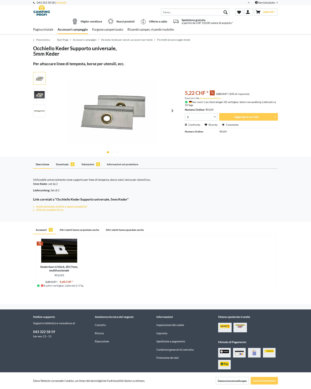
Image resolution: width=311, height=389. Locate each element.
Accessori (43, 229)
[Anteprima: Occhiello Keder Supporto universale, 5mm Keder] (39, 78)
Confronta (194, 124)
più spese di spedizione (210, 98)
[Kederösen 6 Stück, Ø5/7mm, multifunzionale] (59, 250)
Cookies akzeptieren (264, 380)
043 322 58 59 (44, 332)
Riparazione (102, 341)
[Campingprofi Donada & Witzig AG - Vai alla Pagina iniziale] (63, 10)
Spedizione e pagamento (170, 341)
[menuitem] (195, 12)
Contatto (100, 325)
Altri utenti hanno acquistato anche (79, 229)
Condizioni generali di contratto (175, 349)
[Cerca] (225, 12)
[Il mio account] (248, 12)
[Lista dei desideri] (239, 12)
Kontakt (61, 2)
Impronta (161, 333)
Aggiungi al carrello (246, 116)
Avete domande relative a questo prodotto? (61, 206)
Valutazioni (90, 164)
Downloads (64, 164)
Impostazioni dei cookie (170, 325)
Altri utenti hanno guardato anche (125, 229)
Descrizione (42, 164)
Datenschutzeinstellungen (232, 380)
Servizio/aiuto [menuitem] (266, 2)
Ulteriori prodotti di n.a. (50, 209)
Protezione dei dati (167, 357)
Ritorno (99, 333)
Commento (232, 124)
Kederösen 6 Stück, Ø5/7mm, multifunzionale (59, 268)
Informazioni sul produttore (122, 164)
